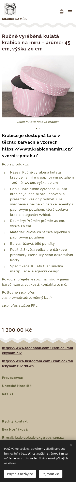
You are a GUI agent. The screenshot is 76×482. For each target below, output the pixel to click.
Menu (70, 11)
